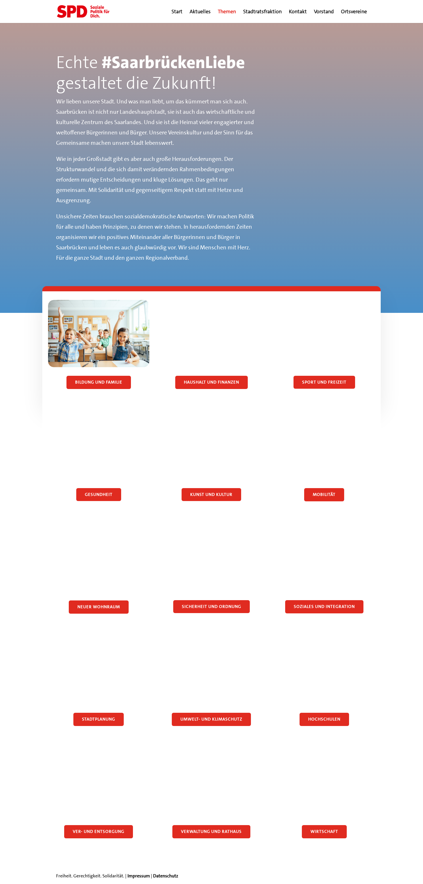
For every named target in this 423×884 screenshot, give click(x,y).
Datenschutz (165, 876)
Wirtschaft (324, 831)
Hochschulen (324, 719)
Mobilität (324, 494)
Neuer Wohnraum (98, 607)
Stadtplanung (98, 719)
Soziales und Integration (324, 606)
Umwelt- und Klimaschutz (211, 719)
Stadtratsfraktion (262, 12)
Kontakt (298, 12)
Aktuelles (200, 12)
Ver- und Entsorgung (98, 831)
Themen (227, 12)
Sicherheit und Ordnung (211, 606)
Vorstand (324, 12)
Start (177, 12)
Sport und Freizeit (324, 382)
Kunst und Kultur (211, 494)
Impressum (138, 876)
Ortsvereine (354, 12)
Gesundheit (99, 494)
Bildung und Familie (98, 382)
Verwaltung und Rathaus (211, 831)
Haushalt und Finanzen (211, 382)
